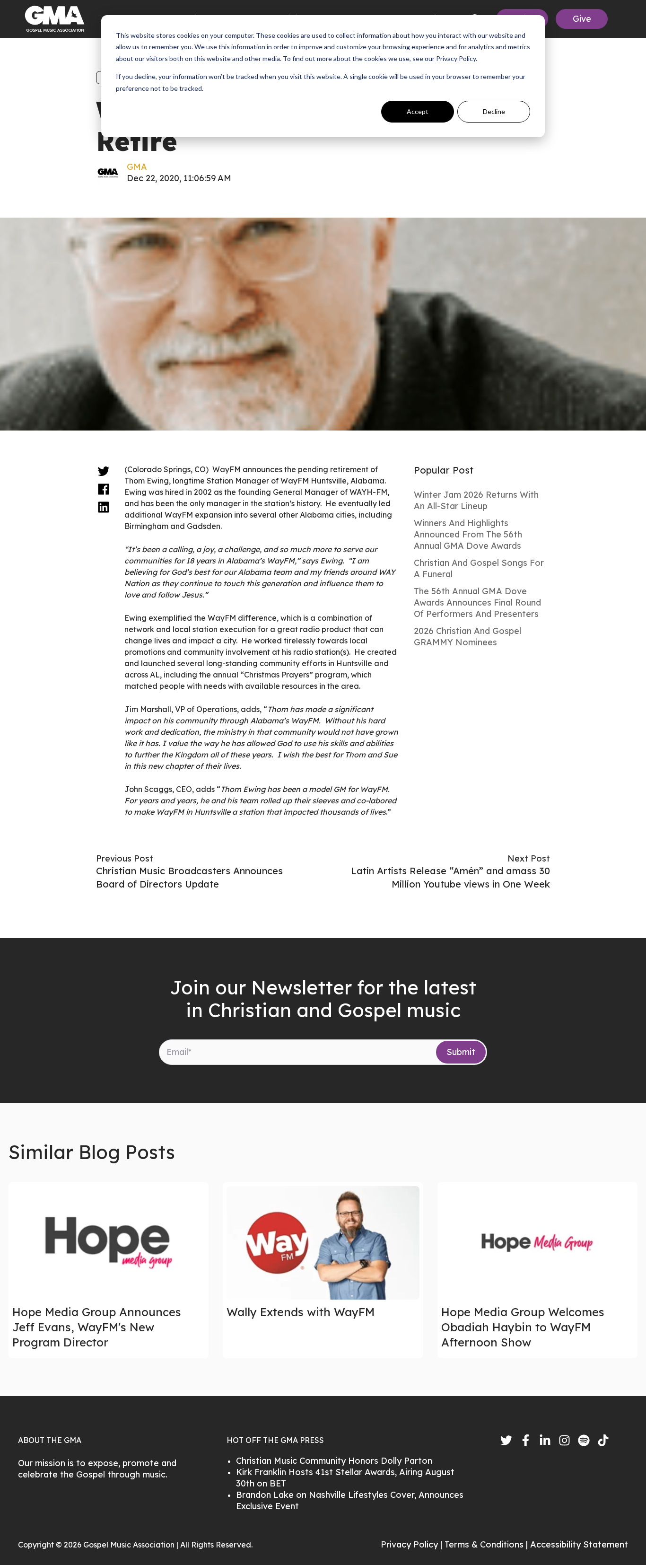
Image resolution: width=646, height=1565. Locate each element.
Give (582, 18)
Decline (494, 111)
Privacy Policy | (413, 1544)
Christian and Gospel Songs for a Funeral (479, 568)
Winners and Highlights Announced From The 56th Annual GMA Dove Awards (468, 534)
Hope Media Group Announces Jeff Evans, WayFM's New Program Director (96, 1327)
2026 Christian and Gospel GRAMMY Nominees (467, 636)
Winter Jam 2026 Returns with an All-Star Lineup (476, 500)
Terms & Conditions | (487, 1544)
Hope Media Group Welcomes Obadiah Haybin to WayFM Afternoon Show (522, 1327)
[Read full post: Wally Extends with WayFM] (323, 1243)
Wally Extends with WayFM (301, 1312)
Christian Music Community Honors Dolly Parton (334, 1460)
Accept (417, 111)
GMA (137, 166)
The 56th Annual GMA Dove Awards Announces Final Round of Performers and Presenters (477, 602)
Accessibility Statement (579, 1544)
